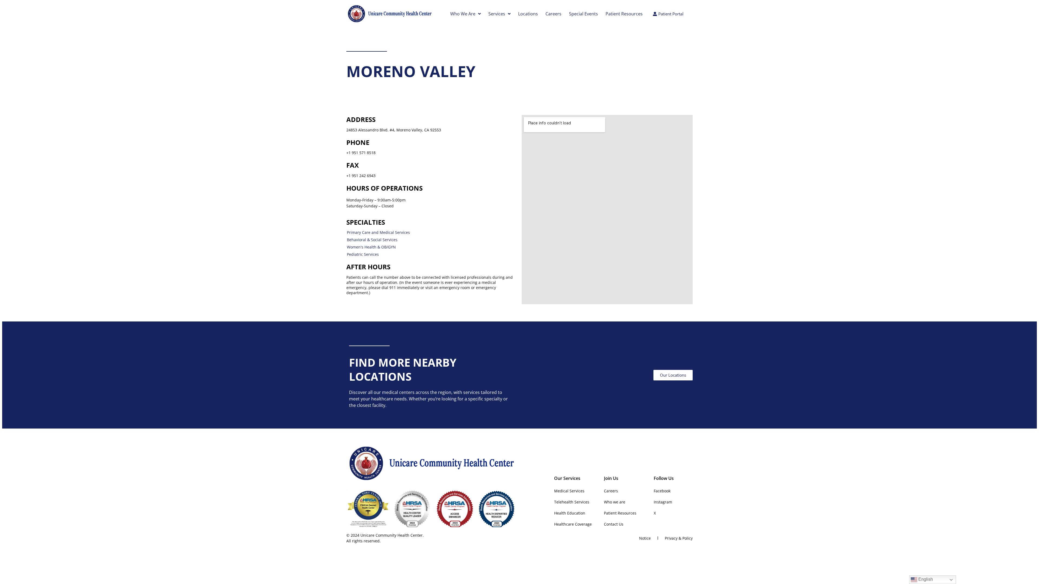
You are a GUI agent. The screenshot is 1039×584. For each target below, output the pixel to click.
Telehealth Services (571, 502)
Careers (553, 14)
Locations (528, 14)
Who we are (614, 502)
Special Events (583, 14)
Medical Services (569, 490)
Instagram (663, 502)
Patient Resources (624, 14)
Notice (645, 538)
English (925, 579)
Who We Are (462, 14)
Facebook (662, 490)
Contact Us (613, 524)
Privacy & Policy (679, 538)
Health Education (569, 513)
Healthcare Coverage (573, 524)
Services (496, 14)
